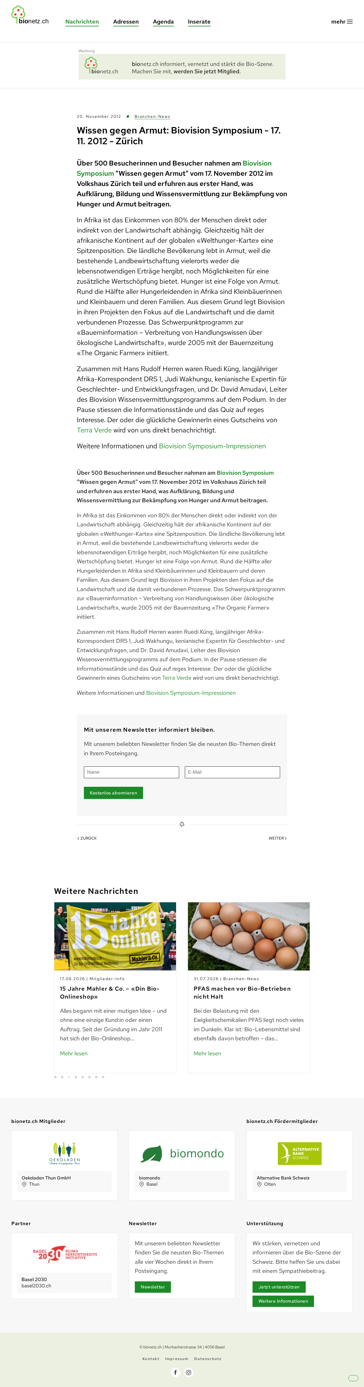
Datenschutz (208, 1358)
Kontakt (151, 1358)
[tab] (55, 1077)
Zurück (88, 838)
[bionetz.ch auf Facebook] (175, 1372)
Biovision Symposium (245, 472)
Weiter (276, 838)
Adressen (126, 21)
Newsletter (153, 1287)
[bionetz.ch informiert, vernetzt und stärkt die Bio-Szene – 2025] (182, 66)
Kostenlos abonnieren (113, 793)
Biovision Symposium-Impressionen (212, 446)
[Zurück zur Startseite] (32, 14)
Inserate (199, 21)
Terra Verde (95, 430)
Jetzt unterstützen (279, 1287)
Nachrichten (82, 21)
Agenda (163, 21)
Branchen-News (152, 116)
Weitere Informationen (283, 1301)
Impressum (177, 1358)
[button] (342, 21)
